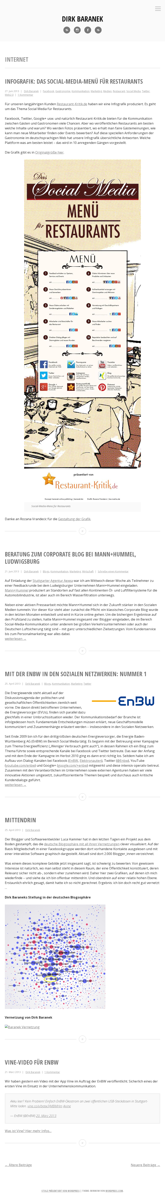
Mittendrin (20, 820)
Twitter (146, 91)
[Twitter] (67, 30)
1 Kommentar (25, 95)
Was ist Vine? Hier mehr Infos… (28, 1131)
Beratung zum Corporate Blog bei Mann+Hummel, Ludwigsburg (70, 558)
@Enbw (122, 760)
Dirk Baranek (82, 19)
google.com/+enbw (72, 765)
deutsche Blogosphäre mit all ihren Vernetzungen (82, 844)
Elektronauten (90, 760)
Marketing (96, 91)
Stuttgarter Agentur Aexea (53, 580)
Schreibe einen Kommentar (113, 571)
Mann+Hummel (16, 590)
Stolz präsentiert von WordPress (60, 1191)
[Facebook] (88, 30)
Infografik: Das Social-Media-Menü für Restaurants (74, 81)
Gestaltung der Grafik (74, 519)
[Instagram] (77, 30)
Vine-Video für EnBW (32, 1062)
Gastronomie (62, 91)
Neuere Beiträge (145, 1165)
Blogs (46, 571)
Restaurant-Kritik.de (72, 104)
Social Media (133, 91)
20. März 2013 (46, 1116)
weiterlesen (15, 638)
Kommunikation (81, 91)
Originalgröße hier (49, 152)
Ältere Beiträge (18, 1165)
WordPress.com (114, 1191)
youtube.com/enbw (20, 765)
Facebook (48, 91)
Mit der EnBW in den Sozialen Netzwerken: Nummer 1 (75, 674)
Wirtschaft (88, 571)
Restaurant (119, 91)
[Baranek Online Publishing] (98, 30)
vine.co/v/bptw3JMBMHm (45, 1106)
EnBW (73, 760)
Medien (107, 91)
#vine (67, 1106)
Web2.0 (9, 95)
